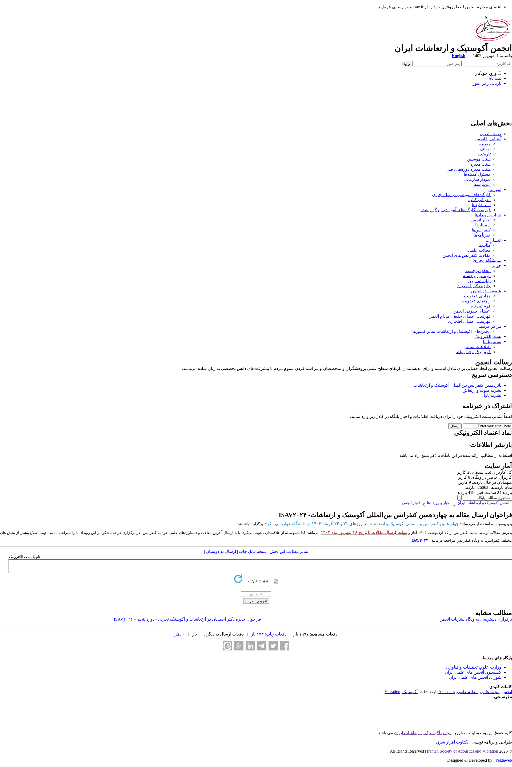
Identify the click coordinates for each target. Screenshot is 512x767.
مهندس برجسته (477, 275)
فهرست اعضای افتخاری (469, 321)
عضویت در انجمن (486, 291)
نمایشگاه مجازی (487, 260)
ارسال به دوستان (220, 551)
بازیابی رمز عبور (487, 83)
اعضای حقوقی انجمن (472, 311)
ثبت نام (495, 78)
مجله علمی (489, 691)
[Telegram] (261, 645)
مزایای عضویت (477, 296)
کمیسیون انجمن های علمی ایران (473, 672)
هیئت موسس (479, 159)
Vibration (392, 691)
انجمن (507, 691)
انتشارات (493, 240)
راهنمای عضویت (476, 301)
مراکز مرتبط (490, 326)
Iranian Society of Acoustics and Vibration (462, 751)
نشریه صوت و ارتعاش (481, 390)
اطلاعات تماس (477, 346)
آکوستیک (410, 691)
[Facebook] (284, 645)
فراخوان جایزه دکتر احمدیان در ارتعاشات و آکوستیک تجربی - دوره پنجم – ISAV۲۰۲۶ (187, 619)
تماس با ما (492, 341)
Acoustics (446, 691)
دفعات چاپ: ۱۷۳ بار (268, 634)
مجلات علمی (479, 250)
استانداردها (481, 204)
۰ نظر (180, 634)
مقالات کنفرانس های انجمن (466, 255)
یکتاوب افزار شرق (452, 742)
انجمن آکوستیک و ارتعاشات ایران (422, 732)
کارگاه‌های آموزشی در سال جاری (461, 194)
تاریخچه (484, 154)
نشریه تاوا (492, 395)
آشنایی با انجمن (488, 139)
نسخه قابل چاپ (252, 551)
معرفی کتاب (479, 199)
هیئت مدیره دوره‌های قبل (468, 169)
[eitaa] (227, 645)
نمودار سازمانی (477, 179)
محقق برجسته (478, 270)
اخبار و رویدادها (488, 215)
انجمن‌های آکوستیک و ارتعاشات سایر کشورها (451, 331)
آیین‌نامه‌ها (482, 184)
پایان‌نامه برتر (479, 280)
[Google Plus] (238, 645)
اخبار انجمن (481, 220)
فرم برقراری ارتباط (473, 351)
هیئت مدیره (480, 164)
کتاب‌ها (484, 245)
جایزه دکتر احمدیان (474, 285)
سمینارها (483, 225)
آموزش (494, 189)
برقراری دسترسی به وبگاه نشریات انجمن (475, 619)
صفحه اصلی (490, 133)
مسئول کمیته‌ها (477, 174)
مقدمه (485, 144)
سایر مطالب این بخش (288, 551)
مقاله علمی (467, 691)
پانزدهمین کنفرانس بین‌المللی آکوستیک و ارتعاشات (457, 385)
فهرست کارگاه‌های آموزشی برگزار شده (456, 209)
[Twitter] (273, 645)
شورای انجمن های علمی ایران (475, 677)
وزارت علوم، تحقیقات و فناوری (473, 667)
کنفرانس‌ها (481, 230)
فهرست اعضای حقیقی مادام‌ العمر (460, 316)
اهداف (485, 149)
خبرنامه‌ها (482, 235)
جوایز (496, 265)
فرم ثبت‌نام (481, 306)
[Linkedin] (250, 645)
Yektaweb (503, 760)
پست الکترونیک (487, 336)
